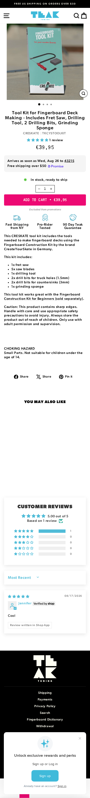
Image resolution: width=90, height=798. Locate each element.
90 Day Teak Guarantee (73, 226)
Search (45, 713)
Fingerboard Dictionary (45, 719)
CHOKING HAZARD (19, 348)
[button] (38, 140)
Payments (45, 699)
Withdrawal (45, 726)
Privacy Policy (45, 706)
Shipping (45, 692)
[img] (19, 596)
